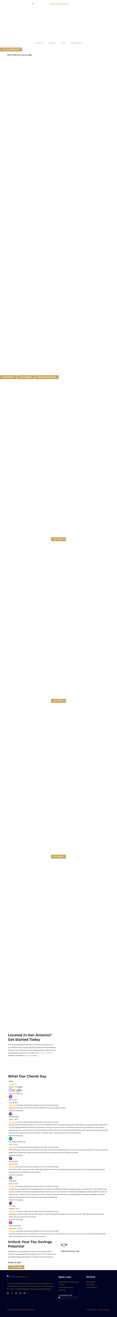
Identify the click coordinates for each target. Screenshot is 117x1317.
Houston (37, 1289)
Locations (61, 1284)
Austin (19, 1289)
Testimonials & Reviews (66, 1287)
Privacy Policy (91, 1310)
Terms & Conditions (103, 1310)
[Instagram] (12, 1293)
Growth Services (91, 1287)
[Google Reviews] (20, 1293)
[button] (58, 701)
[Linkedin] (16, 1293)
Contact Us (62, 1290)
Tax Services (90, 1284)
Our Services (39, 43)
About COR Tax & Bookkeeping (68, 1282)
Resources (52, 43)
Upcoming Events (76, 43)
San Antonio (29, 1055)
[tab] (8, 377)
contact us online (44, 1053)
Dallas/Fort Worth (28, 1289)
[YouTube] (24, 1293)
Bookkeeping (90, 1282)
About (63, 43)
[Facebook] (8, 1293)
